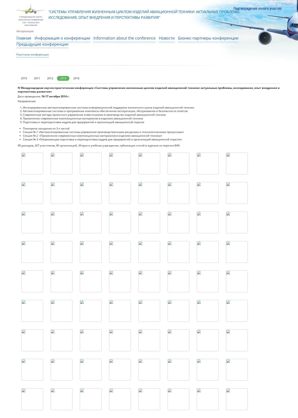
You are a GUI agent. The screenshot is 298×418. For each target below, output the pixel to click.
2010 (24, 78)
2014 (63, 78)
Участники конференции (32, 54)
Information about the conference (124, 38)
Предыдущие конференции (42, 44)
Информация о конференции (62, 38)
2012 (50, 78)
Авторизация (25, 31)
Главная (23, 38)
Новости (167, 38)
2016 (76, 78)
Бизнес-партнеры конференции (208, 38)
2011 (37, 78)
